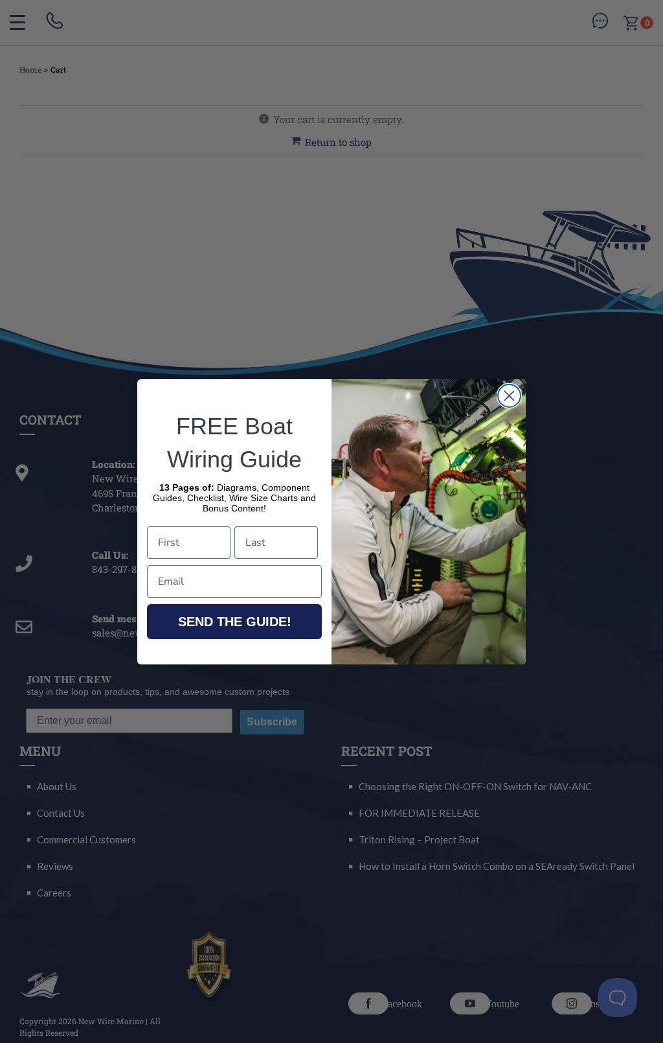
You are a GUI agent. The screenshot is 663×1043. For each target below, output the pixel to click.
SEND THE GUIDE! (234, 622)
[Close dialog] (509, 395)
